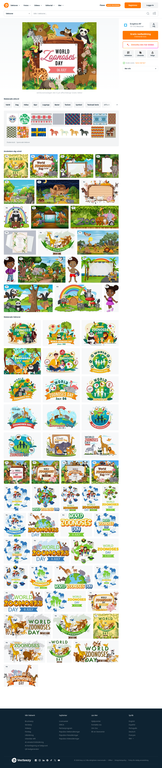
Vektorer (14, 5)
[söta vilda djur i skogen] (28, 298)
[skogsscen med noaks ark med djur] (57, 192)
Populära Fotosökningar (68, 735)
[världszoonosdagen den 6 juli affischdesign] (17, 472)
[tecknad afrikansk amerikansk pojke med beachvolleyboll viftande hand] (73, 270)
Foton (26, 5)
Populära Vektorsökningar (69, 732)
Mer (60, 5)
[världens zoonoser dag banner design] (17, 498)
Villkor (110, 760)
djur (35, 105)
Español (132, 725)
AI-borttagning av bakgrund (36, 745)
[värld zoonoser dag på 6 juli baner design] (70, 498)
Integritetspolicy (120, 760)
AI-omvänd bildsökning (34, 742)
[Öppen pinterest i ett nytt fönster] (47, 760)
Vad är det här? (140, 63)
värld (8, 105)
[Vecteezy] (6, 5)
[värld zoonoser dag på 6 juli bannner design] (56, 242)
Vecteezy (28, 725)
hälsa (26, 105)
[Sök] (148, 13)
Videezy (28, 728)
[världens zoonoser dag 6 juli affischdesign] (44, 166)
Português (133, 728)
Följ (154, 26)
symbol (79, 105)
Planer (102, 5)
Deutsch (132, 732)
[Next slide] (115, 105)
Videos (37, 5)
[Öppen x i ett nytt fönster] (55, 760)
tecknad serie (93, 105)
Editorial (49, 5)
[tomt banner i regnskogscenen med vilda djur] (107, 166)
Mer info (128, 69)
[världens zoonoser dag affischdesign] (45, 472)
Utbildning (29, 735)
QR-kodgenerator (32, 749)
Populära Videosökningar (69, 738)
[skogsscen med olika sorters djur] (19, 192)
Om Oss (94, 728)
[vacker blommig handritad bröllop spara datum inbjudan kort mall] (20, 242)
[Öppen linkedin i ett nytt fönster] (43, 760)
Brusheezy (29, 721)
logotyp (45, 105)
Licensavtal (63, 721)
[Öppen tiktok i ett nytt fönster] (51, 760)
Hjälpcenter (96, 721)
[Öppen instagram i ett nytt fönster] (40, 760)
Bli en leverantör (98, 732)
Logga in (150, 5)
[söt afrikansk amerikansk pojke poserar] (10, 270)
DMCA (61, 725)
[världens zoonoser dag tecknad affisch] (16, 166)
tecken (68, 105)
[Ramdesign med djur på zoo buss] (100, 270)
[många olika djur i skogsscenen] (98, 242)
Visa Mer (110, 132)
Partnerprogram (65, 728)
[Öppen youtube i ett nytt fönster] (59, 760)
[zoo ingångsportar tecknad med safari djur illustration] (50, 217)
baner (57, 105)
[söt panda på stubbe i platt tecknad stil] (16, 217)
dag (17, 105)
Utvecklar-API (30, 738)
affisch (107, 105)
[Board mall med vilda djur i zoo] (76, 166)
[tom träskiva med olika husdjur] (100, 192)
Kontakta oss (96, 725)
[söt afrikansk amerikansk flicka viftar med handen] (111, 298)
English (132, 721)
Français (132, 735)
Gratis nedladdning (140, 35)
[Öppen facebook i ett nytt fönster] (36, 760)
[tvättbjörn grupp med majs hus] (78, 298)
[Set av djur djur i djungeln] (95, 217)
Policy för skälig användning (138, 760)
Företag (28, 732)
